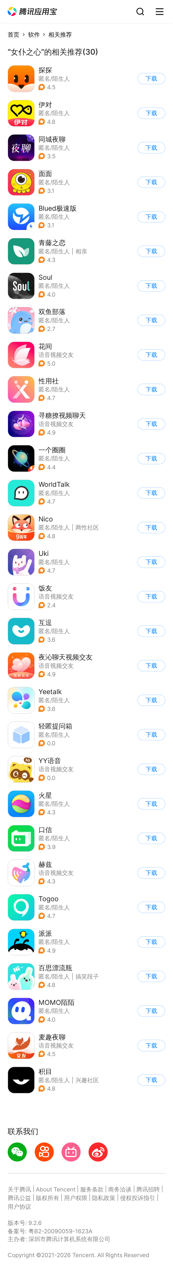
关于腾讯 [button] (19, 1189)
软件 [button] (34, 34)
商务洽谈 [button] (120, 1189)
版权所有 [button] (47, 1197)
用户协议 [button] (19, 1206)
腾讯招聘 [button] (148, 1189)
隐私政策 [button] (103, 1197)
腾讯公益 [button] (19, 1197)
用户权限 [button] (75, 1197)
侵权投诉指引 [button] (137, 1197)
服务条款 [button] (92, 1189)
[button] (32, 11)
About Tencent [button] (55, 1189)
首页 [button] (13, 34)
